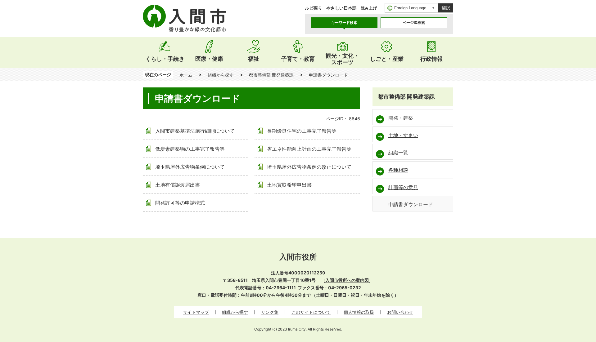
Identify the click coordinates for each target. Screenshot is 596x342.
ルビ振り (313, 8)
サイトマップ (196, 312)
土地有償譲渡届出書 (177, 185)
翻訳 (445, 7)
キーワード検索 (344, 22)
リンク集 (269, 312)
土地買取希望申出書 (289, 185)
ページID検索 (414, 22)
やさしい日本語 (341, 8)
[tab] (344, 22)
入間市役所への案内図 (347, 280)
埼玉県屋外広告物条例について (190, 167)
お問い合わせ (400, 312)
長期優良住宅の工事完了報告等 (301, 131)
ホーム (185, 75)
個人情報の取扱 (359, 312)
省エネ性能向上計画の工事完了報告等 (309, 149)
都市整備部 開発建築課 (271, 75)
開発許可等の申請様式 (180, 203)
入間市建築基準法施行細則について (195, 131)
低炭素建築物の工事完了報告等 (190, 149)
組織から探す (221, 75)
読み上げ (369, 8)
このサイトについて (311, 312)
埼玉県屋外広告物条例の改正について (309, 167)
